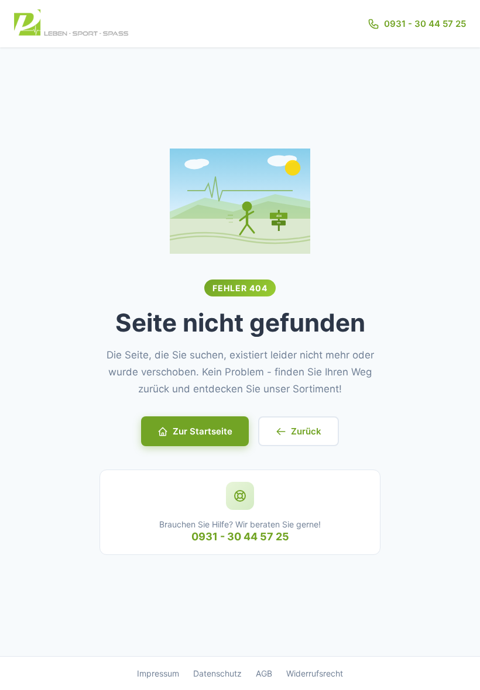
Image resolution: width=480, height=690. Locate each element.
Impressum (158, 673)
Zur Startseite (202, 431)
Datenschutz (217, 673)
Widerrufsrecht (314, 673)
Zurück (306, 431)
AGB (264, 673)
